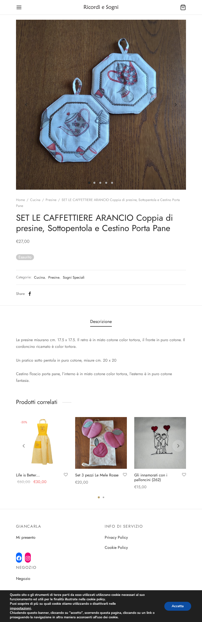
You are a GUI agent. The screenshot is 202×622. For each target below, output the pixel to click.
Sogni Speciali (73, 277)
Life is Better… (28, 475)
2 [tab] (103, 497)
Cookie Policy (116, 547)
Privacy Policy (116, 537)
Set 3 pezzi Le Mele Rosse (96, 475)
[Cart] (183, 7)
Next (176, 105)
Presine (51, 199)
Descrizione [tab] (101, 321)
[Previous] (24, 446)
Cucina (35, 199)
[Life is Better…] (42, 443)
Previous (26, 105)
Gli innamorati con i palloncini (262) (150, 477)
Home (20, 199)
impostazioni (20, 608)
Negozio (23, 578)
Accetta (178, 606)
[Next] (178, 446)
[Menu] (19, 7)
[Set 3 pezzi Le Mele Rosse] (101, 443)
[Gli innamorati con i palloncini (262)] (160, 443)
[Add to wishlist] (66, 475)
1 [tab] (99, 497)
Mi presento (25, 537)
